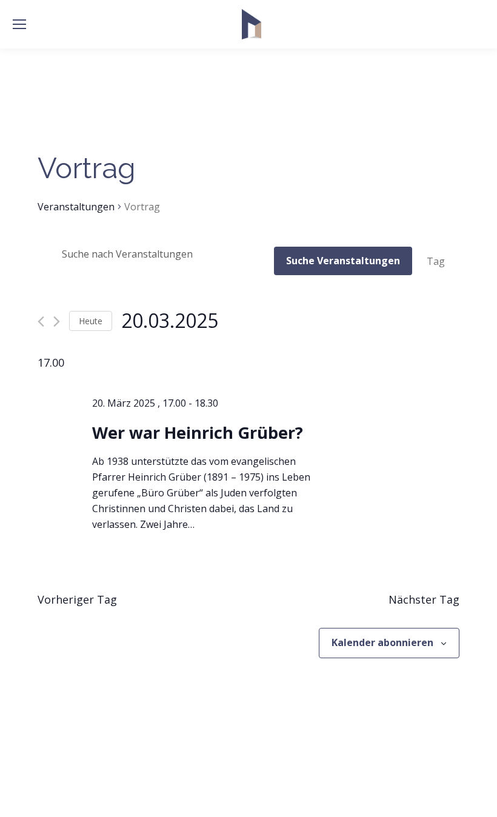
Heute (90, 321)
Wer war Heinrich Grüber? (197, 432)
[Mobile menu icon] (19, 24)
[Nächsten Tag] (56, 321)
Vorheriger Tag (77, 599)
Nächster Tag (424, 599)
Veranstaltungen (76, 206)
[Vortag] (41, 321)
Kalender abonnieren (382, 642)
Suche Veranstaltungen (343, 260)
